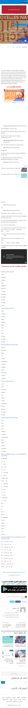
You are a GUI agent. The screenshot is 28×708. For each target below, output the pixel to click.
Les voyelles (8, 596)
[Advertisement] (14, 58)
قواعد (3, 697)
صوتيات (23, 699)
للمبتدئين (13, 697)
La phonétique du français (14, 575)
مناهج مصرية (23, 697)
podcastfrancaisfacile (20, 572)
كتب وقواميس (15, 701)
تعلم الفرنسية (23, 636)
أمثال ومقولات (5, 699)
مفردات (15, 699)
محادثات (19, 699)
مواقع (21, 701)
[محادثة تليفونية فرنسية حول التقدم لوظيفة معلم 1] (24, 176)
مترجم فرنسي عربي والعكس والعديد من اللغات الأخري (6, 625)
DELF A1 (15, 24)
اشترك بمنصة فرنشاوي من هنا (14, 9)
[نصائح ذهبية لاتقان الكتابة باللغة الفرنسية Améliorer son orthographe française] (20, 653)
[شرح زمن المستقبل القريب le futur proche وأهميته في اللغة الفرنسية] (7, 653)
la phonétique (22, 596)
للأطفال (18, 697)
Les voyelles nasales (23, 598)
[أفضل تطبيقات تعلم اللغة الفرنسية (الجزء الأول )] (24, 170)
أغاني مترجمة (9, 701)
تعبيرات (10, 699)
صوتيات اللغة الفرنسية (22, 24)
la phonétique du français (15, 596)
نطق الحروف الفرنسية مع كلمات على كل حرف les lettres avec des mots (20, 625)
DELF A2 (11, 636)
